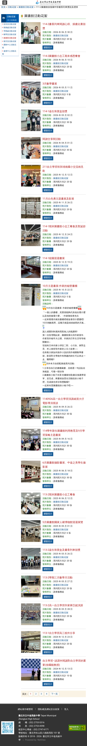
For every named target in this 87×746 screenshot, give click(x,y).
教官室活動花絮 (10, 41)
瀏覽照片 (48, 47)
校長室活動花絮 (10, 24)
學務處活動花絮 (10, 31)
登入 (66, 709)
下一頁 (54, 694)
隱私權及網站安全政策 (48, 709)
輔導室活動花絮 (10, 34)
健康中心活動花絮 (9, 52)
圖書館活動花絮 (10, 38)
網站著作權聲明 (25, 709)
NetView (41, 740)
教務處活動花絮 (10, 27)
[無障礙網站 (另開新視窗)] (77, 728)
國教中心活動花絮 (9, 46)
